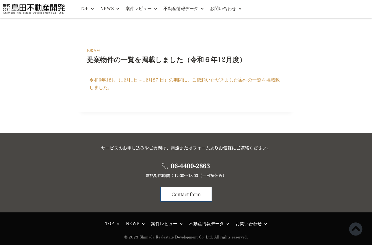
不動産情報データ (180, 9)
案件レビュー (139, 9)
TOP (84, 9)
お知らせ (93, 50)
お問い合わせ (223, 9)
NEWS (107, 9)
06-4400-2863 (190, 165)
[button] (86, 9)
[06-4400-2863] (165, 166)
